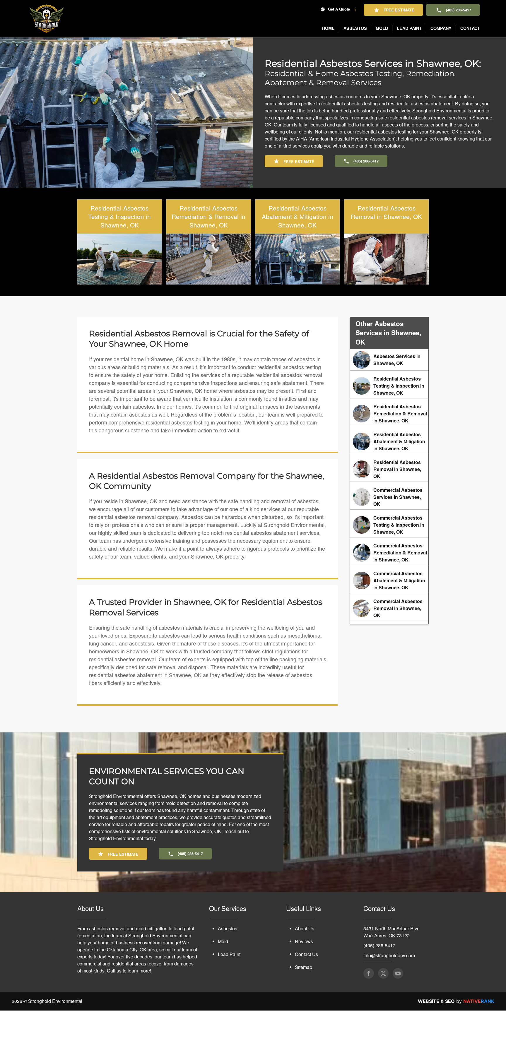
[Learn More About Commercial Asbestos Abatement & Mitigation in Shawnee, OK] (389, 580)
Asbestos (227, 928)
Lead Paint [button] (409, 28)
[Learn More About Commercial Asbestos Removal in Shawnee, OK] (389, 608)
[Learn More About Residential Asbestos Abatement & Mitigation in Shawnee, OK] (389, 441)
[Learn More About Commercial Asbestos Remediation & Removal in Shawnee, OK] (389, 552)
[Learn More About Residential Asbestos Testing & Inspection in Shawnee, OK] (389, 386)
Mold (223, 941)
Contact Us (306, 954)
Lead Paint (229, 954)
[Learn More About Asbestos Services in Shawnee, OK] (389, 359)
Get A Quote (339, 9)
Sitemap (303, 967)
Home (328, 28)
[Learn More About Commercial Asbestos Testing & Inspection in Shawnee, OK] (389, 525)
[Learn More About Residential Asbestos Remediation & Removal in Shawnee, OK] (389, 413)
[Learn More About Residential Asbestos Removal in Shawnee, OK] (389, 469)
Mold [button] (382, 28)
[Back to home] (46, 18)
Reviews (304, 941)
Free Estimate (399, 10)
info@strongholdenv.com (389, 955)
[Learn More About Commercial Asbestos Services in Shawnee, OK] (389, 497)
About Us (304, 928)
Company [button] (441, 28)
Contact (470, 28)
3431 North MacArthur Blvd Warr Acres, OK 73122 (391, 932)
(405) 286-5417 (458, 10)
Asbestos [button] (355, 28)
